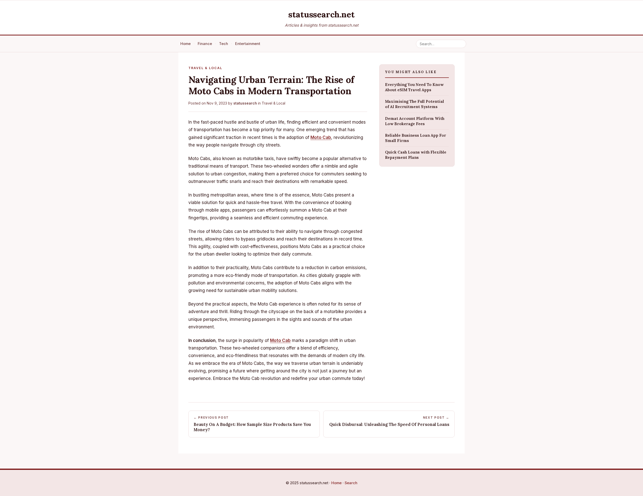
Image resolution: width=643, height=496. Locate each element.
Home (185, 43)
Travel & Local (273, 103)
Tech (223, 43)
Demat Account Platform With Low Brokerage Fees (414, 121)
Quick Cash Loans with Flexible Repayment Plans (415, 155)
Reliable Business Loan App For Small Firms (415, 138)
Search (351, 483)
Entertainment (247, 43)
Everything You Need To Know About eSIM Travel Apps (414, 87)
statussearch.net (321, 14)
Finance (205, 43)
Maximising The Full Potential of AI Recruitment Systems (414, 104)
